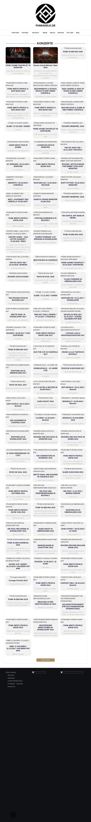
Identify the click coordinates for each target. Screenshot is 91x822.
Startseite (15, 33)
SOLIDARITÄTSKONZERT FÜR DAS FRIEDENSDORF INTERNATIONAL (73, 606)
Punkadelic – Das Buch (15, 683)
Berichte (61, 33)
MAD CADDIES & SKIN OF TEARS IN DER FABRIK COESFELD (73, 91)
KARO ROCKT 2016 (45, 401)
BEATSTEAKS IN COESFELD (45, 260)
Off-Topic (70, 33)
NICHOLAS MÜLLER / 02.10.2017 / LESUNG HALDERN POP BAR (73, 317)
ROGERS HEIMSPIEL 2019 (73, 126)
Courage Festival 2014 (18, 580)
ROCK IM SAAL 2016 (18, 472)
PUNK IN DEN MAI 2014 (18, 599)
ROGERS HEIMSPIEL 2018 (73, 197)
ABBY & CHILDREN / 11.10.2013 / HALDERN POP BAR (18, 648)
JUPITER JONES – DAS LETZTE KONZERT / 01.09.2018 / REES (18, 239)
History (52, 33)
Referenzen (11, 686)
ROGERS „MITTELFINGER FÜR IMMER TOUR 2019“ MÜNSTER (73, 166)
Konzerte (35, 33)
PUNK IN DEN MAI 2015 (45, 507)
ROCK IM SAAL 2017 (18, 385)
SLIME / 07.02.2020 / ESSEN (18, 126)
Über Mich (11, 675)
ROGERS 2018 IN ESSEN (18, 277)
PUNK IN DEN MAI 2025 (73, 52)
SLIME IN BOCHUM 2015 (73, 472)
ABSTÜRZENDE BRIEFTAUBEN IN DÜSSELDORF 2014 (45, 627)
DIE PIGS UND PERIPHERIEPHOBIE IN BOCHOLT (45, 493)
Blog (77, 33)
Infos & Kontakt (11, 672)
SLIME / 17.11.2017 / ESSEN (45, 295)
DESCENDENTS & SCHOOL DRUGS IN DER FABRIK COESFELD (45, 91)
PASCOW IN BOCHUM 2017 (72, 368)
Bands (45, 33)
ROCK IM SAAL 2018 (45, 277)
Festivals (25, 33)
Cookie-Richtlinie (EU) (15, 681)
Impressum (11, 678)
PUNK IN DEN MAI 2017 (18, 350)
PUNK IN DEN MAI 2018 (73, 234)
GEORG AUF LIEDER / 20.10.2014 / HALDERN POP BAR (18, 566)
